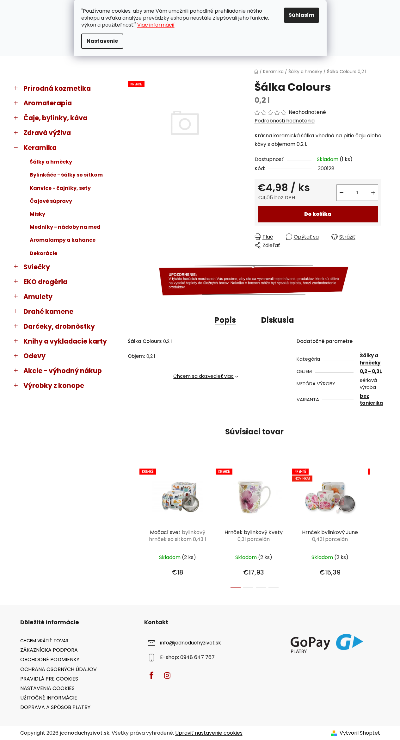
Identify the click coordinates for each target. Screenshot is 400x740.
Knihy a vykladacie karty (65, 341)
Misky (37, 214)
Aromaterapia (47, 103)
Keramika (40, 147)
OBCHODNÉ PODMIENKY (49, 659)
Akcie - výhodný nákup (62, 370)
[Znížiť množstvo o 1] (341, 193)
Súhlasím (301, 15)
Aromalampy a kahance (62, 240)
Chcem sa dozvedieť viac (203, 376)
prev (133, 526)
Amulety (37, 296)
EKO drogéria (45, 281)
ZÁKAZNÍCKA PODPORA (49, 650)
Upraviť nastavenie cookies (209, 733)
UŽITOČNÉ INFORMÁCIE (48, 697)
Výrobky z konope (53, 385)
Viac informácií (156, 24)
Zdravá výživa (47, 132)
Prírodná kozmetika (57, 88)
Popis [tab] (225, 320)
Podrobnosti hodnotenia (285, 120)
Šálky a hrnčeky (51, 161)
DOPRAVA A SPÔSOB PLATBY (55, 707)
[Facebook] (151, 675)
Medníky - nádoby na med (65, 227)
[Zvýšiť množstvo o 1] (373, 193)
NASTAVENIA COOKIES (47, 688)
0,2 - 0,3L (371, 371)
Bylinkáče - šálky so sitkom (66, 174)
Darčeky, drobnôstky (59, 326)
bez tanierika (371, 400)
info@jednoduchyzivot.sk (190, 643)
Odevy (34, 355)
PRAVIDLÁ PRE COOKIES (49, 678)
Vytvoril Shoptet (360, 733)
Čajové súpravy (51, 201)
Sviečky (36, 266)
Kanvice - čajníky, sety (60, 188)
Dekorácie (43, 253)
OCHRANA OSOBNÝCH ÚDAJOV (58, 669)
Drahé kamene (48, 311)
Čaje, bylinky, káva (55, 117)
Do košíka (317, 214)
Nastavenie (102, 41)
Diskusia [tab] (277, 320)
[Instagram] (167, 675)
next (376, 526)
